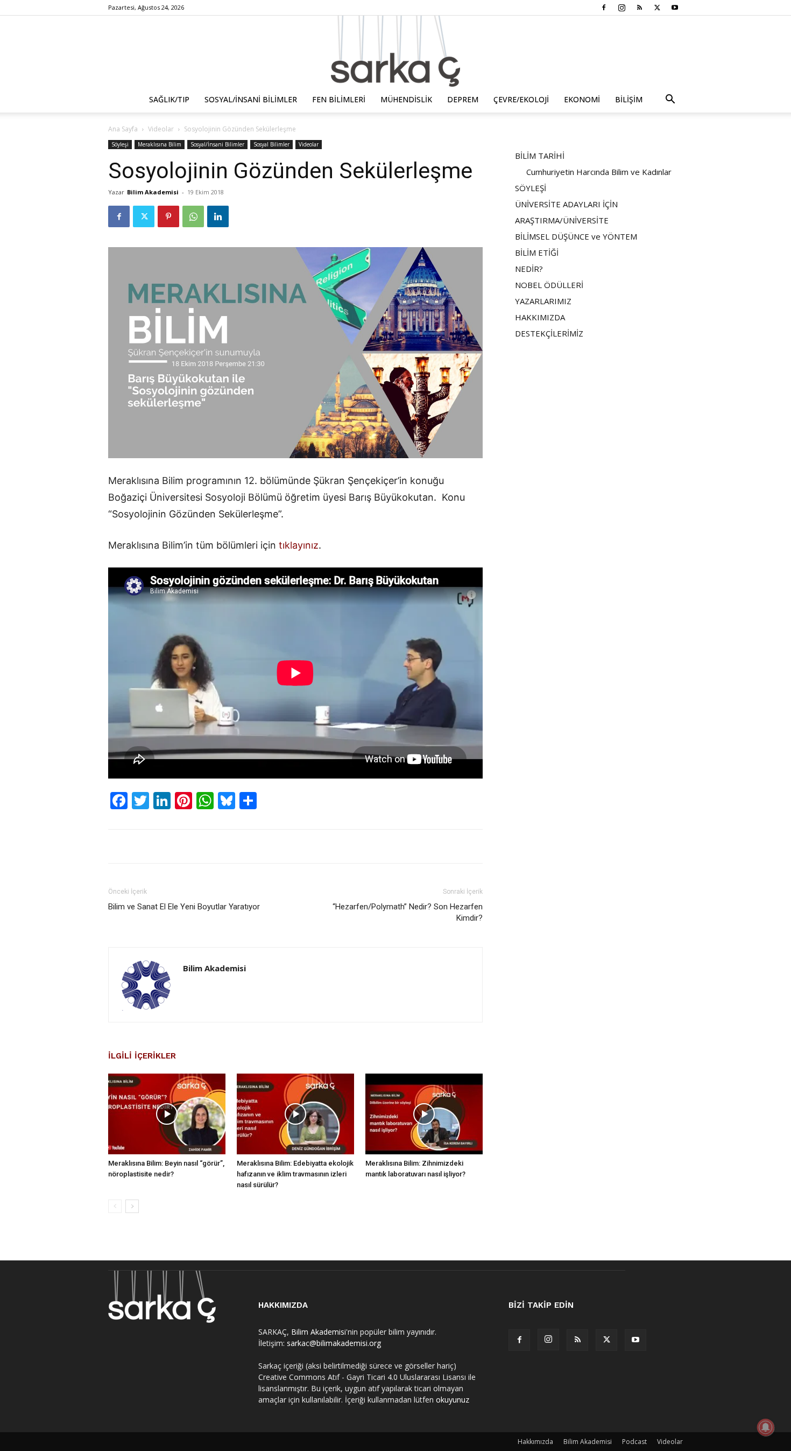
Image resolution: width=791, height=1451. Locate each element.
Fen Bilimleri (338, 99)
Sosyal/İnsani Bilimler (250, 99)
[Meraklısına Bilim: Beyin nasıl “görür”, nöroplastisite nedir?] (166, 1114)
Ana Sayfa (123, 129)
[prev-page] (115, 1206)
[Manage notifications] (765, 1427)
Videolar (161, 129)
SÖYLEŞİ (530, 188)
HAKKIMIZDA (540, 317)
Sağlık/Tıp (169, 99)
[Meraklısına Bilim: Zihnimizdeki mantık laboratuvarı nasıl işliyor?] (424, 1114)
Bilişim (628, 99)
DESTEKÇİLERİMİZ (549, 333)
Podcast (634, 1441)
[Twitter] (657, 7)
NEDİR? (529, 268)
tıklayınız (299, 545)
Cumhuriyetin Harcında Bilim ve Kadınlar (599, 171)
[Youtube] (675, 7)
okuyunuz (452, 1399)
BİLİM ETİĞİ (537, 252)
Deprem (462, 99)
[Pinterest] (168, 216)
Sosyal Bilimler (271, 144)
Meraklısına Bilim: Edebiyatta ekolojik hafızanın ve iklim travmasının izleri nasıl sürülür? (295, 1174)
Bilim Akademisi (153, 192)
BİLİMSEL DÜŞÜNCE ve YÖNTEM (576, 236)
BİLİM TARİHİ (539, 155)
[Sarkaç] (395, 51)
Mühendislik (406, 99)
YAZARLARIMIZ (543, 301)
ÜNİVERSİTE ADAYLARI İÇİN (566, 204)
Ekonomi (582, 99)
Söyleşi (120, 144)
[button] (670, 100)
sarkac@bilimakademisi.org (334, 1343)
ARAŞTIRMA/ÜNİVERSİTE (562, 220)
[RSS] (639, 7)
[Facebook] (604, 7)
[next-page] (132, 1206)
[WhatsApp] (193, 216)
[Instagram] (621, 7)
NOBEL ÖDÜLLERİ (549, 284)
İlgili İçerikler (142, 1056)
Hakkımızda (535, 1441)
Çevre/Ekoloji (521, 99)
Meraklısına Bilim (159, 144)
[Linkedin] (218, 216)
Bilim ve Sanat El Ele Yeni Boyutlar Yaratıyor (184, 907)
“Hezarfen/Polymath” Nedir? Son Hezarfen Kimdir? (408, 912)
